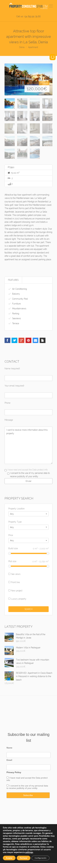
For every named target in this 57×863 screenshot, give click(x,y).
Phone (7, 403)
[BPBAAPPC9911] (28, 79)
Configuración (40, 858)
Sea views (15, 574)
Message (9, 420)
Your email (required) (14, 385)
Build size (28, 548)
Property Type (15, 522)
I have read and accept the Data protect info (27, 469)
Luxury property (18, 599)
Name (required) (12, 368)
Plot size (28, 561)
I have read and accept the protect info (27, 779)
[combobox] (28, 513)
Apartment (33, 47)
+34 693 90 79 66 (32, 16)
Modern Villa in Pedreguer (28, 647)
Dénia (21, 47)
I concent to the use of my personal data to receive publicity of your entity (27, 786)
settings (29, 852)
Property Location (16, 508)
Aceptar (9, 858)
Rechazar (23, 858)
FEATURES (13, 280)
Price (10, 535)
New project (16, 590)
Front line (15, 582)
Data (38, 778)
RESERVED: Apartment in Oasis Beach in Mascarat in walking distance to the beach (34, 676)
